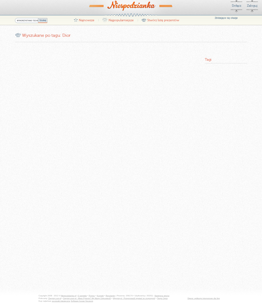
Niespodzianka (131, 5)
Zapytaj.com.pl (54, 298)
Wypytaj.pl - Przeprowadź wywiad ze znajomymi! (134, 298)
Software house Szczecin (82, 301)
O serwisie (82, 296)
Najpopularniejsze (118, 19)
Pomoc (92, 296)
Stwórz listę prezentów (160, 19)
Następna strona (162, 296)
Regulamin (110, 296)
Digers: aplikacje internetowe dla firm (204, 298)
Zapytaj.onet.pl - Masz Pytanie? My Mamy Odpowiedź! (87, 298)
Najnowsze (84, 19)
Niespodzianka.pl (68, 296)
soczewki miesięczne (61, 301)
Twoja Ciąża (162, 298)
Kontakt (100, 296)
